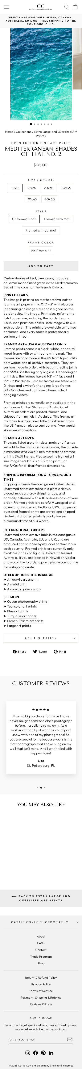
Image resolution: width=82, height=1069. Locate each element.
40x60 (50, 199)
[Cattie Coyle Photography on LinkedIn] (51, 1052)
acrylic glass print (25, 579)
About (41, 936)
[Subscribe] (70, 1039)
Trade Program (41, 957)
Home (9, 132)
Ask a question (41, 638)
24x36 (66, 188)
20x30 (49, 188)
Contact (41, 950)
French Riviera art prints (25, 621)
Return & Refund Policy (41, 978)
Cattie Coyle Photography (40, 922)
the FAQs (11, 465)
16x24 (31, 188)
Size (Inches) (41, 180)
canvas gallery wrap (25, 589)
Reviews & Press (41, 1004)
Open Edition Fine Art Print (41, 143)
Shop (41, 963)
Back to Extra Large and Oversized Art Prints (43, 898)
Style (41, 211)
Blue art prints (18, 611)
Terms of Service (41, 991)
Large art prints (19, 625)
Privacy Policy (41, 984)
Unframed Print (24, 219)
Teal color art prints (22, 606)
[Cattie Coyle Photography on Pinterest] (43, 1052)
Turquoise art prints (22, 616)
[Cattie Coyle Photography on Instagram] (27, 1052)
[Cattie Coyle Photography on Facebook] (35, 1052)
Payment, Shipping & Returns (41, 997)
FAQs (41, 943)
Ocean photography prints (27, 601)
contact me (69, 562)
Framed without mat (40, 230)
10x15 (15, 188)
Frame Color (41, 242)
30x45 (32, 199)
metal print (18, 584)
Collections (23, 132)
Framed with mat (57, 219)
